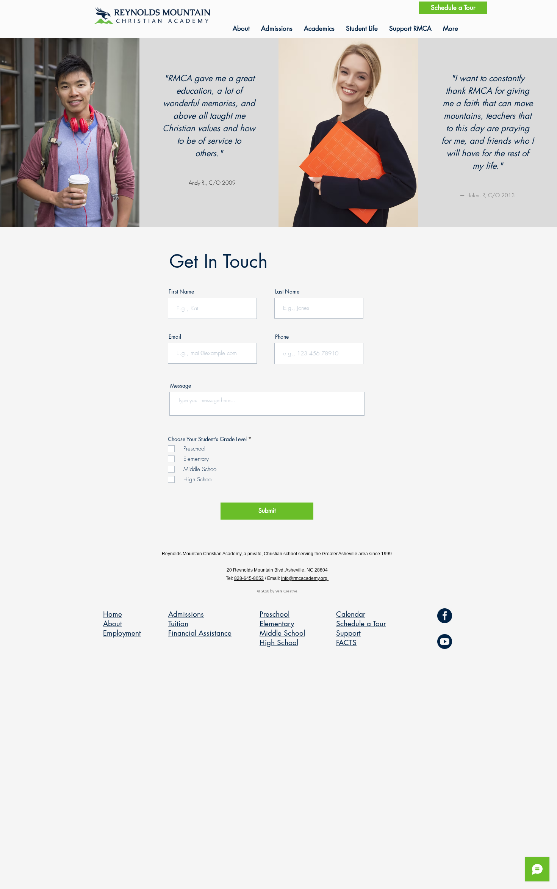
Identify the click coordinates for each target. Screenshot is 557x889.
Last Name (287, 291)
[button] (241, 28)
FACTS (346, 642)
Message (180, 385)
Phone (282, 336)
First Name (181, 291)
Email (175, 336)
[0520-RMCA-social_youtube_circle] (444, 641)
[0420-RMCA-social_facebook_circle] (444, 615)
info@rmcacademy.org (305, 578)
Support (348, 633)
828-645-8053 (249, 578)
